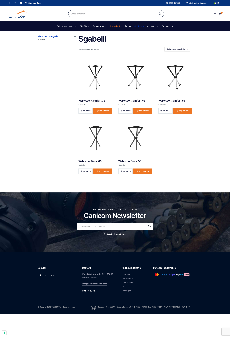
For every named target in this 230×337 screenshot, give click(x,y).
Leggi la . (116, 234)
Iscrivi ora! (149, 227)
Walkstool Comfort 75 (91, 100)
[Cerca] (160, 13)
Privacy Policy (119, 234)
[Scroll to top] (224, 317)
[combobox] (177, 49)
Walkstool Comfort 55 (171, 100)
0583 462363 (89, 291)
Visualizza (87, 111)
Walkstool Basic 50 (129, 161)
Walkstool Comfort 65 (131, 100)
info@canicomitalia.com (94, 284)
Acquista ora (104, 111)
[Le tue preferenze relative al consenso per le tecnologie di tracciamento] (4, 333)
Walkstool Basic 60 (90, 161)
